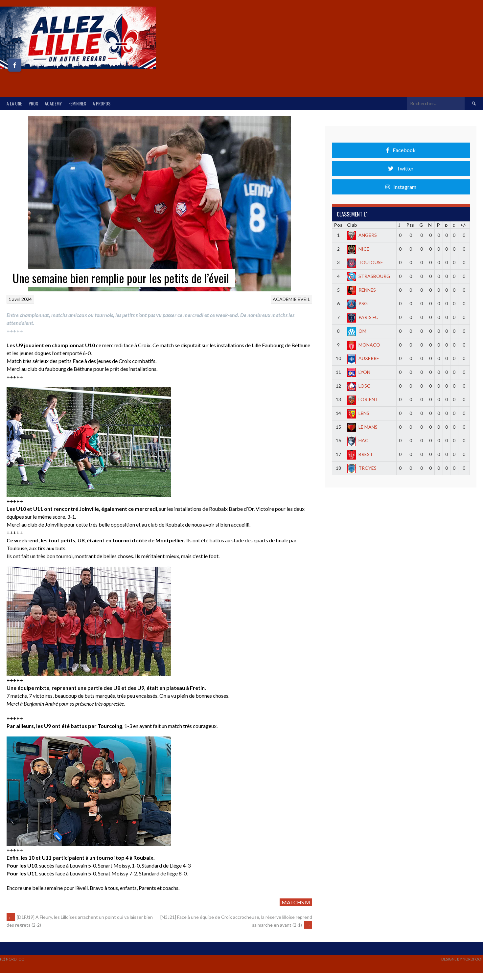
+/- (463, 225)
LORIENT (368, 399)
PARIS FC (368, 317)
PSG (363, 303)
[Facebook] (14, 65)
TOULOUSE (370, 262)
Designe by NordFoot (462, 959)
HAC (363, 440)
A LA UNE (14, 103)
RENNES (367, 290)
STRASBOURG (374, 276)
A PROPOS (101, 103)
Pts (410, 225)
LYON (364, 372)
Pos (338, 225)
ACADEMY (53, 103)
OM (362, 331)
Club (352, 225)
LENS (363, 413)
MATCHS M (296, 902)
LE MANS (368, 427)
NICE (363, 249)
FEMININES (77, 103)
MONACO (369, 345)
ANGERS (367, 235)
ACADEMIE (285, 299)
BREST (365, 454)
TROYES (367, 468)
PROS (33, 103)
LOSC (364, 386)
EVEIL (304, 299)
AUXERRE (368, 358)
